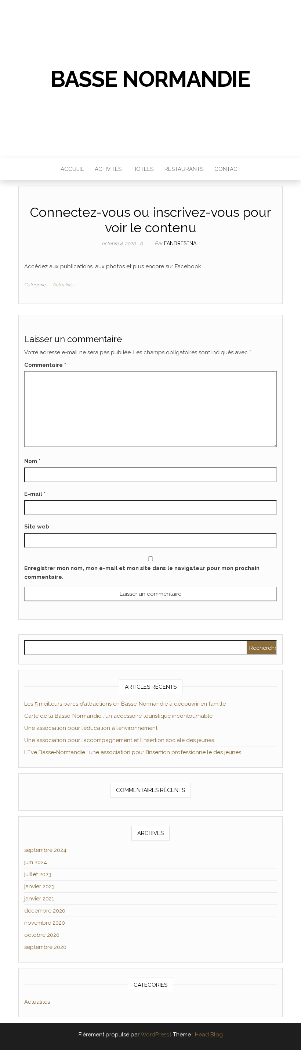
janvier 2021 (39, 898)
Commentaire (45, 365)
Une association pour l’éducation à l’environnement (90, 728)
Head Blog (209, 1034)
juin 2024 (35, 862)
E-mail (35, 494)
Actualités (63, 284)
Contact (227, 169)
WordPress (155, 1034)
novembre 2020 (44, 923)
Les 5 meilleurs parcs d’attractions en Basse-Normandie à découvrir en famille (125, 703)
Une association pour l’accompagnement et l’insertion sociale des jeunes (119, 740)
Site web (36, 526)
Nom (32, 461)
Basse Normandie (150, 79)
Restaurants (183, 169)
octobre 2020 (41, 935)
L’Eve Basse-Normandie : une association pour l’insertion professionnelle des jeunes (132, 752)
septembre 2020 (45, 947)
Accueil (72, 169)
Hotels (143, 169)
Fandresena (180, 243)
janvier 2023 (39, 886)
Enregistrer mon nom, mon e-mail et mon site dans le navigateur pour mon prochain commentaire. (142, 572)
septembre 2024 (45, 850)
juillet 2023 (37, 874)
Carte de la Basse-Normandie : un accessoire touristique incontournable (118, 716)
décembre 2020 (44, 910)
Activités (108, 169)
